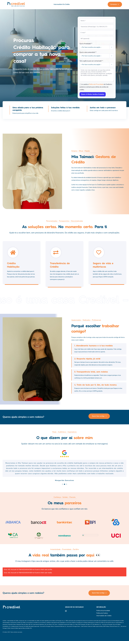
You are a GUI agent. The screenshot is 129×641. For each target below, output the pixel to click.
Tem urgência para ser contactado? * (91, 61)
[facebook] (3, 604)
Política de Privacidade (96, 84)
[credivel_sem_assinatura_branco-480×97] (11, 601)
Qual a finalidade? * (86, 44)
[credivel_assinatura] (16, 3)
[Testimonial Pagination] (62, 479)
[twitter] (6, 604)
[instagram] (9, 604)
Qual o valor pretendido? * (88, 52)
